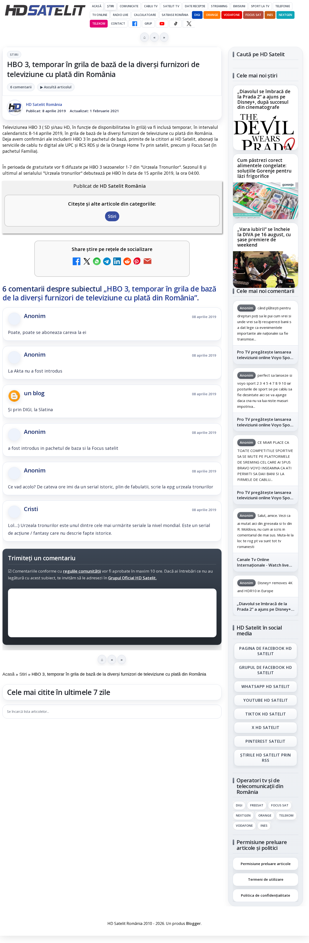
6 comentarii (21, 87)
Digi (239, 805)
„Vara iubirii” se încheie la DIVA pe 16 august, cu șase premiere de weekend (264, 237)
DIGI (197, 15)
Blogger (193, 923)
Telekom (98, 23)
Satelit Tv (171, 6)
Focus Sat (253, 15)
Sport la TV (260, 6)
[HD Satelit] (45, 10)
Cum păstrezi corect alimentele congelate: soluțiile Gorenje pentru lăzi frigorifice (264, 168)
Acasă (96, 6)
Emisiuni (239, 6)
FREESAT (256, 805)
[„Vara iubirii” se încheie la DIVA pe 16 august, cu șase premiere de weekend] (265, 269)
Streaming (219, 6)
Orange (212, 15)
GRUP (148, 23)
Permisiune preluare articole (266, 863)
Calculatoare (145, 15)
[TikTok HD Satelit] (175, 24)
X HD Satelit (266, 727)
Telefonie (282, 6)
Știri (110, 6)
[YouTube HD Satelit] (162, 24)
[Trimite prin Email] (147, 261)
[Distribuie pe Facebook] (76, 261)
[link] (265, 117)
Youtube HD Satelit (265, 700)
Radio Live (120, 15)
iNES (270, 15)
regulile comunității (82, 571)
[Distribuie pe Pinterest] (137, 261)
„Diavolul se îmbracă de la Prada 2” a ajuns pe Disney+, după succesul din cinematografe (263, 99)
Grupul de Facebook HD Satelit (265, 670)
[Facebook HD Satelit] (134, 24)
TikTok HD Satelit (265, 714)
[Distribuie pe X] (87, 261)
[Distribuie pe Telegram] (107, 261)
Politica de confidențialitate (265, 895)
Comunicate (129, 6)
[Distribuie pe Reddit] (127, 261)
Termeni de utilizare (265, 879)
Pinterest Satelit (266, 741)
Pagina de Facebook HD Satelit (265, 651)
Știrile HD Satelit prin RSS (265, 757)
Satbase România (175, 15)
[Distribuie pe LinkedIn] (117, 261)
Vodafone (232, 15)
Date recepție (195, 6)
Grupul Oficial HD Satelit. (132, 578)
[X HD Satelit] (189, 24)
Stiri (14, 54)
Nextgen (285, 15)
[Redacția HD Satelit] (15, 108)
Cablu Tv (150, 6)
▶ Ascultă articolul (55, 87)
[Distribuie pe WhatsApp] (97, 261)
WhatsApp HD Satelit (265, 686)
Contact (118, 23)
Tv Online (99, 15)
